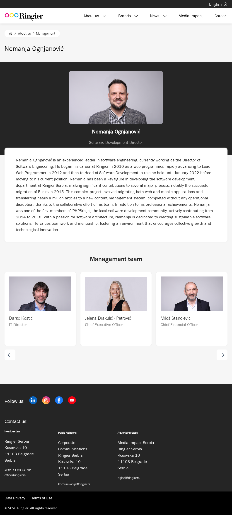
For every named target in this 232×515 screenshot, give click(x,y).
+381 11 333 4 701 (18, 470)
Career (220, 15)
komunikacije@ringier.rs (74, 484)
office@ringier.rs (15, 475)
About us (24, 33)
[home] (10, 33)
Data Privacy (15, 498)
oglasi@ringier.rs (129, 478)
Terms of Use (41, 498)
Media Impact (191, 15)
